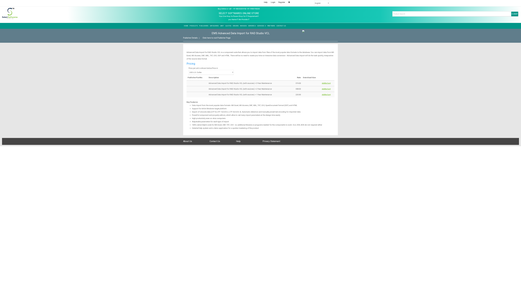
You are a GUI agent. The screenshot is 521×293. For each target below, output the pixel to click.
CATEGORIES (214, 26)
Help (266, 2)
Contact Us (215, 141)
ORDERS (236, 26)
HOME (186, 26)
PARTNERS (271, 26)
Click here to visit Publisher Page (217, 38)
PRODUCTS (194, 26)
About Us (187, 141)
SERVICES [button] (261, 26)
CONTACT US (281, 26)
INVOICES (243, 26)
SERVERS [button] (251, 26)
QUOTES (228, 26)
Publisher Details (190, 38)
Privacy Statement (271, 141)
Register (281, 2)
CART (222, 26)
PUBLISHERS (203, 26)
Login (273, 2)
